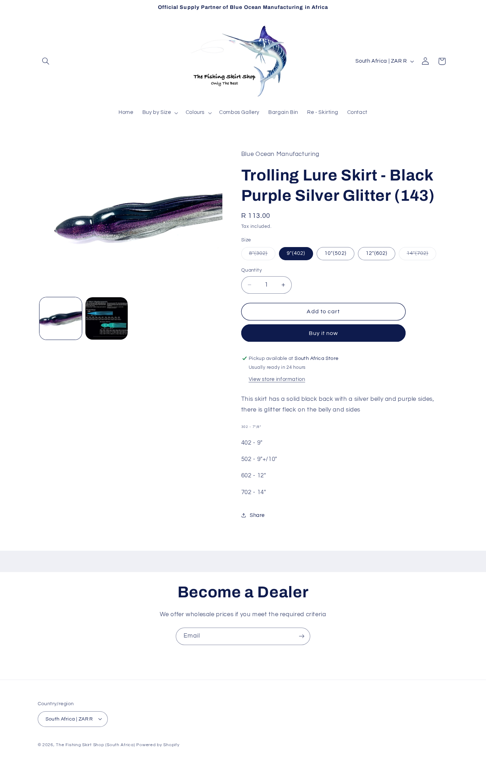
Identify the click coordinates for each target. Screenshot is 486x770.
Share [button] (257, 515)
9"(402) (296, 253)
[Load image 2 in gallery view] (106, 318)
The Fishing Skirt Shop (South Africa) (95, 745)
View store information (277, 379)
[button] (46, 61)
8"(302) (262, 255)
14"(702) (421, 255)
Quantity (251, 270)
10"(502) (335, 253)
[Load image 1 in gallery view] (60, 318)
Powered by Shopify (157, 745)
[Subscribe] (302, 636)
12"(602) (376, 253)
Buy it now (323, 333)
